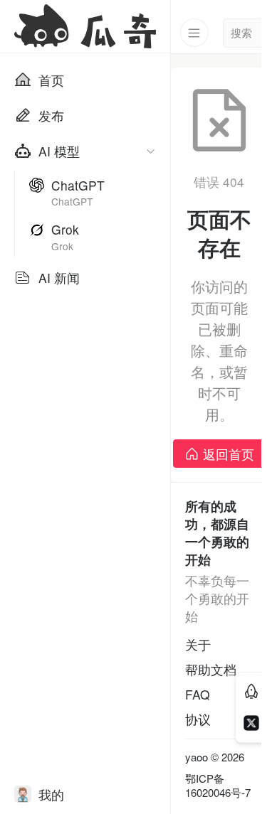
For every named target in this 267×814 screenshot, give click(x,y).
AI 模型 (59, 151)
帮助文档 (210, 669)
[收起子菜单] (150, 151)
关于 (198, 644)
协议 (198, 719)
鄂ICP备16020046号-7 (218, 785)
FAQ (197, 694)
